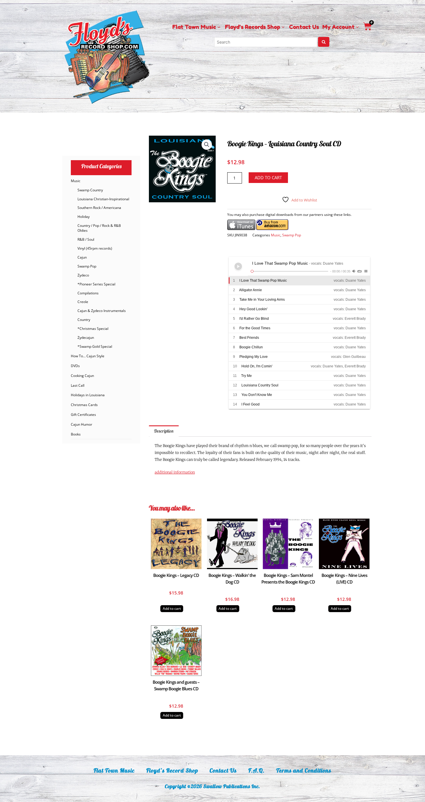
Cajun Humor (81, 424)
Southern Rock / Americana (99, 207)
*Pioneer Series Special (96, 284)
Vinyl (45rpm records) (94, 248)
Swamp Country (90, 190)
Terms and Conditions (303, 770)
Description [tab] (163, 431)
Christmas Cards (84, 404)
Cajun (82, 257)
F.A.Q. (256, 770)
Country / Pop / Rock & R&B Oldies (99, 228)
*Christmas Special (92, 328)
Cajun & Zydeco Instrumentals (101, 310)
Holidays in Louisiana (88, 394)
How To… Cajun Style (87, 356)
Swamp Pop (86, 266)
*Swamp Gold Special (94, 346)
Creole (82, 301)
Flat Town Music (114, 770)
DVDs (75, 365)
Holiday (83, 216)
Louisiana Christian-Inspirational (103, 199)
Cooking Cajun (82, 375)
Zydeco (83, 275)
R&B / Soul (85, 239)
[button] (207, 144)
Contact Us (223, 770)
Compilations (88, 293)
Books (76, 434)
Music (75, 180)
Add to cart (268, 177)
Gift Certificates (83, 414)
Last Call (77, 385)
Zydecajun (85, 337)
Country (83, 319)
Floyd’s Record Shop (172, 770)
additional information (175, 472)
